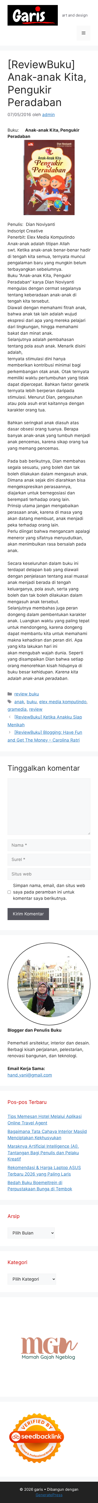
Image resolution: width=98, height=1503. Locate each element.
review (35, 709)
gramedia (17, 709)
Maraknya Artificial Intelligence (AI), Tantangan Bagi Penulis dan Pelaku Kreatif (43, 1153)
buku (32, 701)
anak (19, 701)
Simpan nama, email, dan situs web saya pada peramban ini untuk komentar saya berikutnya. (49, 892)
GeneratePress (49, 1494)
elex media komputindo (62, 701)
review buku (26, 693)
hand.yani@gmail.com (30, 1075)
